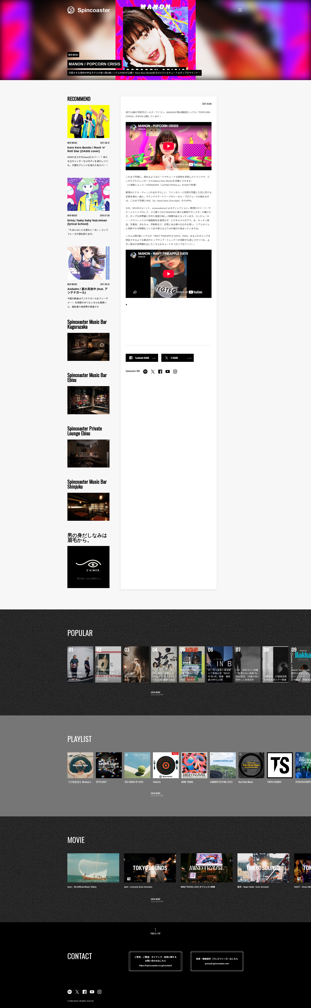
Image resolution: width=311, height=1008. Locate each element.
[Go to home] (88, 10)
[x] (152, 373)
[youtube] (167, 373)
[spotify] (145, 373)
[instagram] (175, 373)
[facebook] (160, 373)
